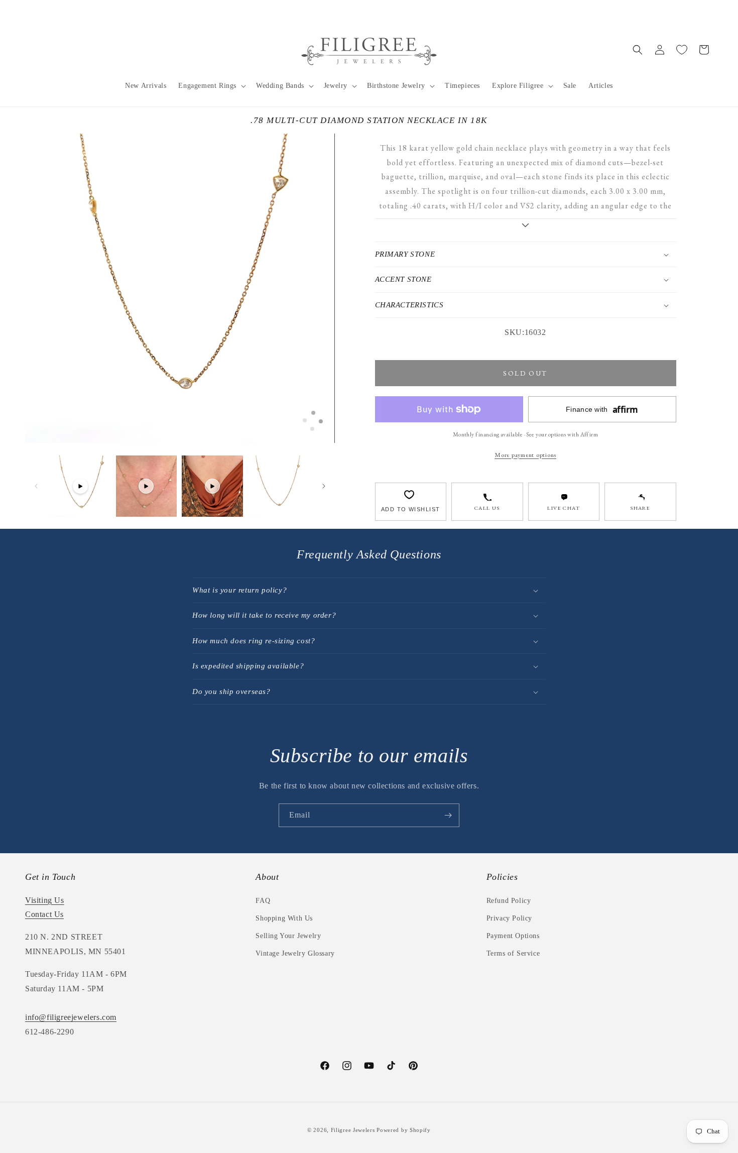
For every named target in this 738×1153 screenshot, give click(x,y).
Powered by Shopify (404, 1130)
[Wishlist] (682, 50)
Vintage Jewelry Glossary (295, 953)
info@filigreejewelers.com (70, 1017)
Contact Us (44, 914)
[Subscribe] (448, 815)
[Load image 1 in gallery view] (278, 486)
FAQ (263, 900)
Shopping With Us (284, 918)
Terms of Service (513, 953)
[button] (211, 85)
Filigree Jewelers (353, 1130)
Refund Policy (508, 900)
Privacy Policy (509, 918)
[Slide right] (324, 486)
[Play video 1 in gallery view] (80, 486)
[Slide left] (36, 486)
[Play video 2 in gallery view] (146, 486)
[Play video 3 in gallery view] (212, 486)
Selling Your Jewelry (288, 936)
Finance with (602, 409)
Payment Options (513, 936)
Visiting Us (44, 900)
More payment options (525, 454)
